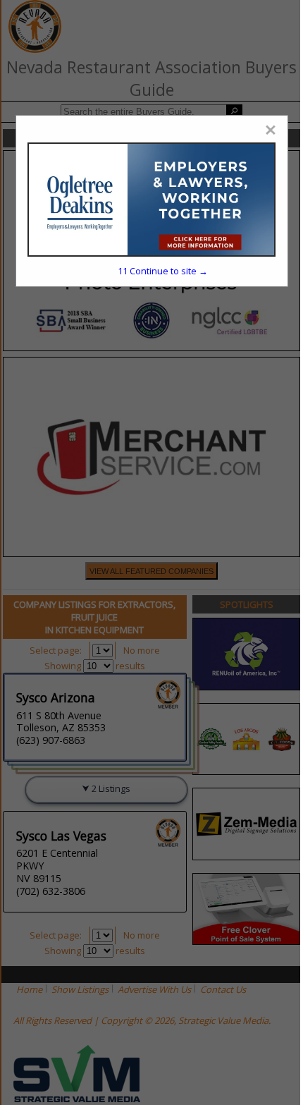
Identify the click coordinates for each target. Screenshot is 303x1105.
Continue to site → (163, 270)
